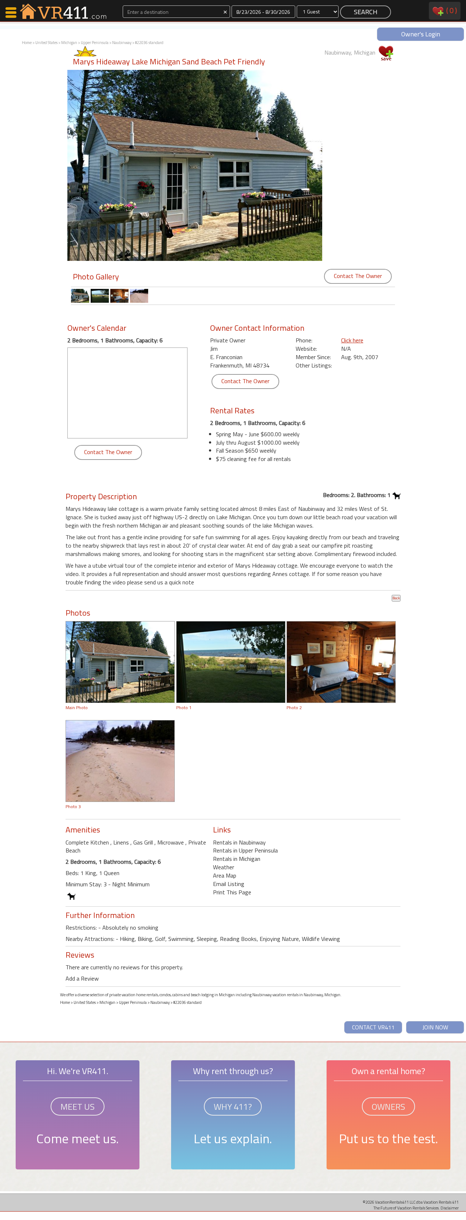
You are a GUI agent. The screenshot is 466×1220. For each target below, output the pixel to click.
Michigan (69, 42)
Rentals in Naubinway (239, 842)
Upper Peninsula (94, 42)
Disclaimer (450, 1208)
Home (27, 42)
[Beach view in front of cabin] (120, 760)
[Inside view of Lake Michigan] (230, 661)
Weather (223, 867)
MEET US (77, 1106)
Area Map (224, 875)
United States (46, 42)
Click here (352, 340)
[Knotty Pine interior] (341, 661)
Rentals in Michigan (236, 858)
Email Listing (228, 883)
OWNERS (388, 1106)
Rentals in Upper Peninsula (245, 850)
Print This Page (232, 892)
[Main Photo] (120, 661)
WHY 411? (233, 1106)
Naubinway (121, 42)
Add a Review (82, 978)
